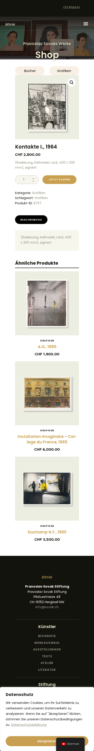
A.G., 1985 (47, 346)
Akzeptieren (47, 741)
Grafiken (38, 193)
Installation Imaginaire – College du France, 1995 (47, 439)
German (71, 7)
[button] (85, 23)
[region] (47, 719)
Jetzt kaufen (59, 179)
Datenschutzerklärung (29, 724)
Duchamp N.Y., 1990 (47, 532)
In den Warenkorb (47, 305)
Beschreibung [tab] (31, 219)
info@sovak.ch (47, 607)
